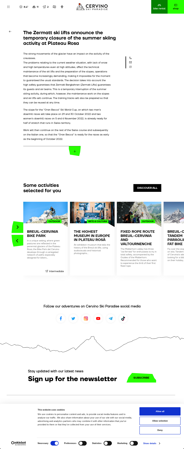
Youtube (98, 318)
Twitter (73, 318)
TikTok (123, 318)
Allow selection (160, 421)
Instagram (86, 318)
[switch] (82, 443)
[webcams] (62, 7)
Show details (149, 443)
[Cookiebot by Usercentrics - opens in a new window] (18, 443)
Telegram (110, 318)
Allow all (160, 411)
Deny (160, 430)
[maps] (54, 7)
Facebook (60, 318)
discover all (147, 188)
